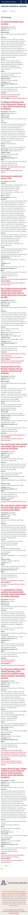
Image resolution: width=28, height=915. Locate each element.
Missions (19, 98)
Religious (24, 98)
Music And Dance (10, 660)
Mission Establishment (21, 279)
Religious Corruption (14, 94)
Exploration (23, 501)
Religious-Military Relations (8, 754)
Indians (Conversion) (6, 96)
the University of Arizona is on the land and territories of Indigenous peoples (14, 893)
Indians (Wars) (10, 167)
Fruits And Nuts (5, 757)
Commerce (4, 855)
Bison (22, 855)
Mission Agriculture (20, 754)
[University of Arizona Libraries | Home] (14, 882)
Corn (12, 855)
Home (5, 11)
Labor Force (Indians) (20, 353)
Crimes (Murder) (5, 750)
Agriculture (4, 283)
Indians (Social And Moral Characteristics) (11, 357)
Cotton (24, 752)
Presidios (3, 353)
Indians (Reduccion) (6, 355)
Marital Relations (10, 353)
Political (3, 170)
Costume (3, 580)
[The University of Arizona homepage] (8, 2)
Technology (14, 98)
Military (7, 170)
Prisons (17, 857)
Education (3, 94)
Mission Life (15, 96)
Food (7, 94)
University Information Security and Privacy (14, 909)
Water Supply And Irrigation (8, 279)
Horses (9, 855)
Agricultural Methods (6, 857)
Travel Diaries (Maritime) (7, 661)
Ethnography (19, 170)
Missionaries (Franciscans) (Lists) (9, 755)
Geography (10, 283)
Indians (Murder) (22, 755)
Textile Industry (18, 750)
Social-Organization (6, 362)
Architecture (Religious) (7, 435)
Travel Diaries (10, 498)
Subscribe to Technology (1, 868)
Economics (16, 283)
